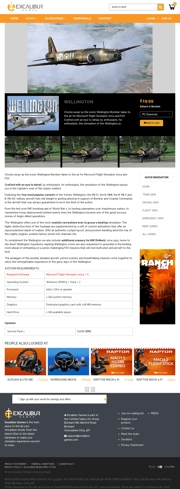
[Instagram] (154, 399)
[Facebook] (122, 399)
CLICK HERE (84, 331)
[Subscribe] (105, 399)
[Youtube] (144, 399)
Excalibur (17, 472)
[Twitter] (133, 399)
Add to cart (152, 122)
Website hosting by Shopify (37, 472)
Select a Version (150, 106)
